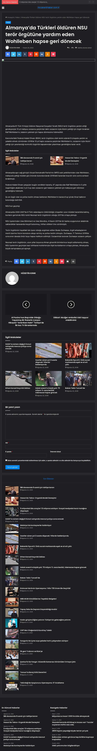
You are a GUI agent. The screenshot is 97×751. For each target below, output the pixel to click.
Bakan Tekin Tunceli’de (75, 388)
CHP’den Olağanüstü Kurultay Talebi (36, 630)
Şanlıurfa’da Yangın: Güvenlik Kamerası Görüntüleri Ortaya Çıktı (48, 662)
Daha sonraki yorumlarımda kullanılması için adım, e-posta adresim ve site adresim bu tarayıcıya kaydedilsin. (49, 460)
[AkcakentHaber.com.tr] (48, 7)
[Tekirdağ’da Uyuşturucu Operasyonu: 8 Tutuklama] (11, 686)
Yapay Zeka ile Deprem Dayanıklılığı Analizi (38, 609)
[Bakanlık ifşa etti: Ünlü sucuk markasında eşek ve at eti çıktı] (78, 350)
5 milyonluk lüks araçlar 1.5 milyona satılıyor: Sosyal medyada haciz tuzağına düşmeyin (50, 2)
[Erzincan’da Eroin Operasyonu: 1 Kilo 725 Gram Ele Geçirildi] (11, 591)
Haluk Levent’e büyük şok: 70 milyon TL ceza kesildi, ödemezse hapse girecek (47, 390)
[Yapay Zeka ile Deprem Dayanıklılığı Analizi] (11, 612)
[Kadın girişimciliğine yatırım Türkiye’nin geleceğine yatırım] (11, 623)
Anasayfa (10, 17)
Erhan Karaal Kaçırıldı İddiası (17, 388)
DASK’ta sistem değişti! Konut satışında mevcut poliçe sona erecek (18, 346)
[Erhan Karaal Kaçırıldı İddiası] (18, 378)
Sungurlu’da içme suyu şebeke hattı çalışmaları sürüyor (44, 641)
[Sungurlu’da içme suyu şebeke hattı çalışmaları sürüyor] (11, 644)
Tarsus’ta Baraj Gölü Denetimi (33, 672)
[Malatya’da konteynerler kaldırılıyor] (11, 528)
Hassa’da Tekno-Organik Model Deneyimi (38, 498)
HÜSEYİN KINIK (15, 48)
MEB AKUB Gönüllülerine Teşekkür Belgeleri (38, 599)
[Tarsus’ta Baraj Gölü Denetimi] (11, 675)
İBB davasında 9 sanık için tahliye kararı (37, 487)
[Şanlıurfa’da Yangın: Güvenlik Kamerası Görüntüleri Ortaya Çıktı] (11, 665)
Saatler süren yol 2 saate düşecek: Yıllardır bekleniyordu (46, 362)
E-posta (9, 452)
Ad (7, 443)
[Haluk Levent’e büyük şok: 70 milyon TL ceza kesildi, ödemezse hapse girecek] (48, 378)
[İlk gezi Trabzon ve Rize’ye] (11, 654)
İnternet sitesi (55, 452)
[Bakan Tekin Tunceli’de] (78, 378)
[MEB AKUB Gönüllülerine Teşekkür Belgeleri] (11, 602)
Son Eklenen (48, 479)
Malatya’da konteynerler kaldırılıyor (35, 525)
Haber (17, 17)
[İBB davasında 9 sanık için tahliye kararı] (12, 160)
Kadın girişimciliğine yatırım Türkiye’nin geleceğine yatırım (45, 620)
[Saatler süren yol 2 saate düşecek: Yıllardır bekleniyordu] (48, 350)
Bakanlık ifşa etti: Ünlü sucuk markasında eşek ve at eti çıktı (77, 362)
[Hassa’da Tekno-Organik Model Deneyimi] (56, 160)
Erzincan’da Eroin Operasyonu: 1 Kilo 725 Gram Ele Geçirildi (45, 588)
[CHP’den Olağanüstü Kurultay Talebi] (11, 633)
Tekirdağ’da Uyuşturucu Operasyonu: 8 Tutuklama (42, 683)
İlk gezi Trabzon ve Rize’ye (31, 651)
